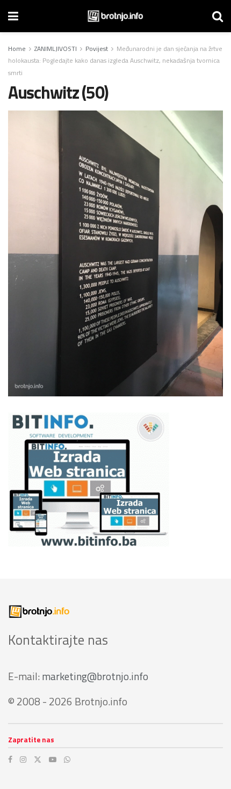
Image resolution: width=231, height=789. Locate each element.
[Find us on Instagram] (23, 759)
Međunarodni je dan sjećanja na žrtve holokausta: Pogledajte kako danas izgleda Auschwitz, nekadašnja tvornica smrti (115, 60)
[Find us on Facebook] (10, 759)
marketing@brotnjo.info (95, 676)
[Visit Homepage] (115, 16)
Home (17, 48)
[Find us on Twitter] (37, 759)
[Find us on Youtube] (52, 759)
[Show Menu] (13, 16)
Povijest (96, 48)
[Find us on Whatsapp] (67, 759)
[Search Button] (217, 16)
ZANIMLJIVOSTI (55, 48)
